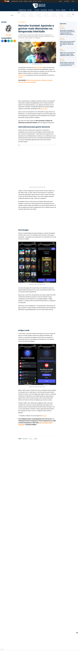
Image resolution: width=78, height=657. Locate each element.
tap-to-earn (44, 108)
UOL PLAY (35, 1)
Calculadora (43, 10)
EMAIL (73, 1)
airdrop (20, 77)
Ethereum (63, 10)
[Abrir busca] (70, 10)
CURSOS (30, 1)
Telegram (35, 438)
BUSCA (60, 1)
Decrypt (8, 35)
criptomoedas (22, 75)
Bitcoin (58, 10)
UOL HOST (21, 1)
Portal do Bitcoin (39, 5)
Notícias (29, 10)
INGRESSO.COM (15, 1)
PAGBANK (26, 1)
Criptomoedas (21, 22)
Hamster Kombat (38, 67)
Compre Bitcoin (22, 10)
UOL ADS (39, 1)
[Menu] (73, 10)
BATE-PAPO (67, 1)
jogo (30, 438)
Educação (50, 10)
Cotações (36, 10)
